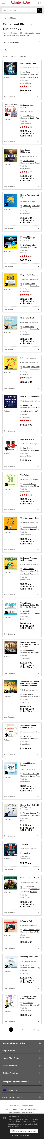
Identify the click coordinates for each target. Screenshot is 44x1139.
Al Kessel (33, 247)
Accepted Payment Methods (15, 1082)
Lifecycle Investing (28, 358)
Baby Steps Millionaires (25, 151)
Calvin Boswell (28, 569)
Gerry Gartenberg (37, 369)
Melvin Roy (27, 611)
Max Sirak (36, 206)
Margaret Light (28, 650)
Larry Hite (26, 853)
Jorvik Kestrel (28, 694)
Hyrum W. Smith (29, 284)
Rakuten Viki (14, 1106)
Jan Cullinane (28, 1003)
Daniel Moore (35, 118)
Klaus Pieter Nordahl (31, 774)
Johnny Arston (35, 776)
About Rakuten (28, 1113)
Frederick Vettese (29, 484)
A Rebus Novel (36, 77)
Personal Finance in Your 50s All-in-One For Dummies (28, 239)
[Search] (39, 10)
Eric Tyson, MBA (29, 245)
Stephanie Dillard (36, 1005)
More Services (14, 1113)
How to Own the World (29, 397)
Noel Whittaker (28, 116)
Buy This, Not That (28, 439)
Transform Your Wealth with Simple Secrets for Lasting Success (29, 683)
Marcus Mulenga (36, 613)
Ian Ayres (26, 367)
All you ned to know (26, 111)
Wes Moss (27, 736)
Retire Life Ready (27, 318)
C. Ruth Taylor (28, 887)
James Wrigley (28, 327)
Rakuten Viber (27, 1106)
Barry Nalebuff (36, 367)
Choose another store (20, 1135)
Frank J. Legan (28, 965)
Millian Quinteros (36, 815)
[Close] (41, 1116)
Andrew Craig (28, 405)
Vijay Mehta (34, 486)
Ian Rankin (27, 72)
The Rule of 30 (26, 475)
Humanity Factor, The (29, 957)
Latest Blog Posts (10, 1058)
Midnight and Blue (28, 63)
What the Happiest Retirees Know (28, 726)
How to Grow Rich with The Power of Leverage (29, 807)
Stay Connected (9, 1066)
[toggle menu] (4, 2)
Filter (6, 50)
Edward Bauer (35, 529)
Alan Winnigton (36, 696)
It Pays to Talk (26, 921)
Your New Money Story (29, 518)
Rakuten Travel (31, 1109)
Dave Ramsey (28, 161)
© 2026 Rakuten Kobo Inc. (12, 1097)
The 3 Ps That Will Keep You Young (31, 201)
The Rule (24, 844)
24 (34, 1029)
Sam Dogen (27, 448)
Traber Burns (35, 286)
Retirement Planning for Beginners (28, 559)
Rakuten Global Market (14, 1109)
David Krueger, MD (30, 527)
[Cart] (39, 2)
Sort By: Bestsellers (11, 42)
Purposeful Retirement (29, 275)
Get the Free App (10, 1073)
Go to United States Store (26, 1131)
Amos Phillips (35, 329)
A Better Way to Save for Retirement (32, 479)
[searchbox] (22, 10)
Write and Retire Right (29, 878)
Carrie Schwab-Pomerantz (33, 930)
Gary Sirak (27, 206)
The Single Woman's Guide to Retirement (28, 998)
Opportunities (8, 1051)
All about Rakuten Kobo (13, 1043)
